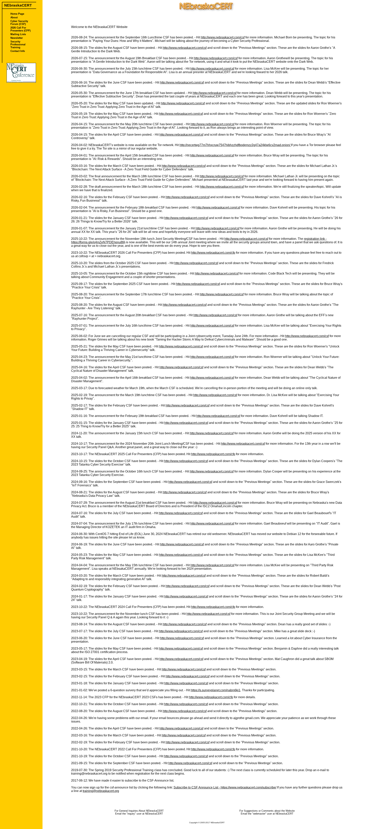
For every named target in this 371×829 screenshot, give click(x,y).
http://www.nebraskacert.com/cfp (213, 252)
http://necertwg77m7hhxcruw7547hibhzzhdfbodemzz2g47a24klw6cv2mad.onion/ (235, 145)
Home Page (17, 13)
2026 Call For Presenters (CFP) (20, 29)
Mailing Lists (18, 34)
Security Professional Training (18, 44)
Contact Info (17, 51)
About (14, 17)
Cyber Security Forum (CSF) (19, 22)
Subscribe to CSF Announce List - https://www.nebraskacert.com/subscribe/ (225, 787)
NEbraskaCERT (218, 822)
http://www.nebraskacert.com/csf (223, 37)
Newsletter (16, 37)
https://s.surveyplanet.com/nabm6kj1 (215, 690)
